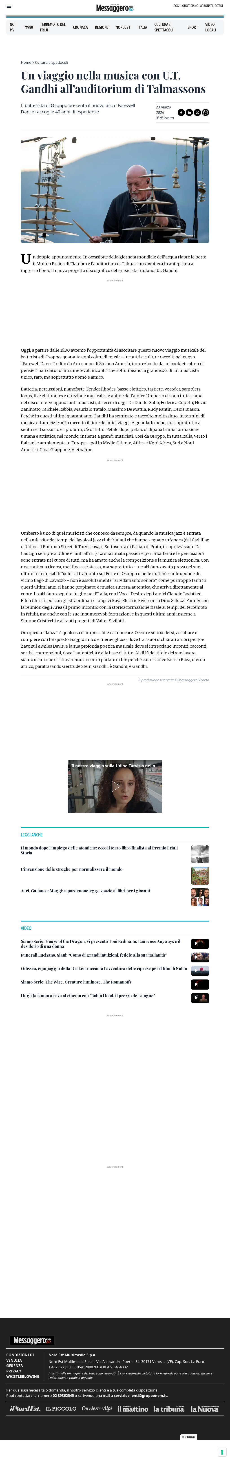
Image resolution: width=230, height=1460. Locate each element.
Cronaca (80, 27)
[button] (115, 786)
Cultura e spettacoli (163, 27)
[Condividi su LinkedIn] (189, 112)
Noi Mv (12, 27)
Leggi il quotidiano (185, 6)
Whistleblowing (23, 1376)
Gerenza (14, 1365)
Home (26, 62)
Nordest (123, 27)
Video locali (210, 27)
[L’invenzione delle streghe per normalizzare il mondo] (200, 876)
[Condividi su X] (197, 112)
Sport (193, 27)
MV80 (29, 27)
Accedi (219, 6)
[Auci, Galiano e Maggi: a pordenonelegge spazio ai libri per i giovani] (200, 897)
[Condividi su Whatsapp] (205, 112)
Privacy (13, 1371)
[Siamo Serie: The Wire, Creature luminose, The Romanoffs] (200, 984)
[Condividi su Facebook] (181, 112)
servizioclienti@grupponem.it (140, 1395)
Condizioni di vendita (20, 1357)
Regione (101, 27)
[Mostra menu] (9, 6)
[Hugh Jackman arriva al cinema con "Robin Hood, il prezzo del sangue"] (200, 998)
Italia (142, 27)
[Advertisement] (115, 45)
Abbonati (206, 6)
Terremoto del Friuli (53, 27)
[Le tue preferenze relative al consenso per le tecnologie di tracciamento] (222, 1452)
